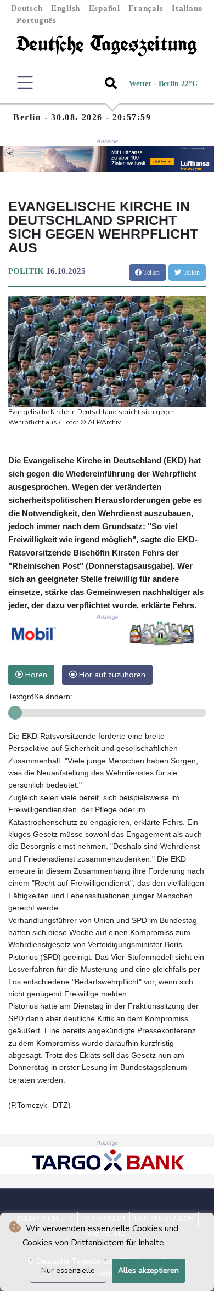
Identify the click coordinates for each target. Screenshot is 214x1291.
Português (36, 20)
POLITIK (26, 271)
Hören (35, 674)
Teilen (151, 272)
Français (145, 8)
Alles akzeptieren (148, 1270)
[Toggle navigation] (24, 82)
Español (104, 8)
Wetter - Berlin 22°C (163, 84)
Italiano (187, 8)
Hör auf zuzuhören (111, 674)
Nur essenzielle (68, 1270)
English (65, 8)
